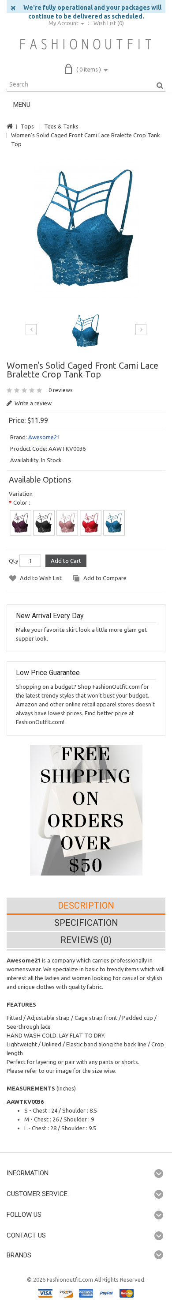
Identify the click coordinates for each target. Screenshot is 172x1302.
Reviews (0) (86, 940)
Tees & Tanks (61, 126)
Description (86, 905)
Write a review (32, 403)
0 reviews (61, 390)
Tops (27, 126)
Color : (21, 502)
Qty (13, 561)
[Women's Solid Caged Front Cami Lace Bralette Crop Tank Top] (86, 227)
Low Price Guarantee (48, 672)
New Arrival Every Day (50, 615)
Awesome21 (44, 437)
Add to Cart (66, 561)
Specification (86, 922)
